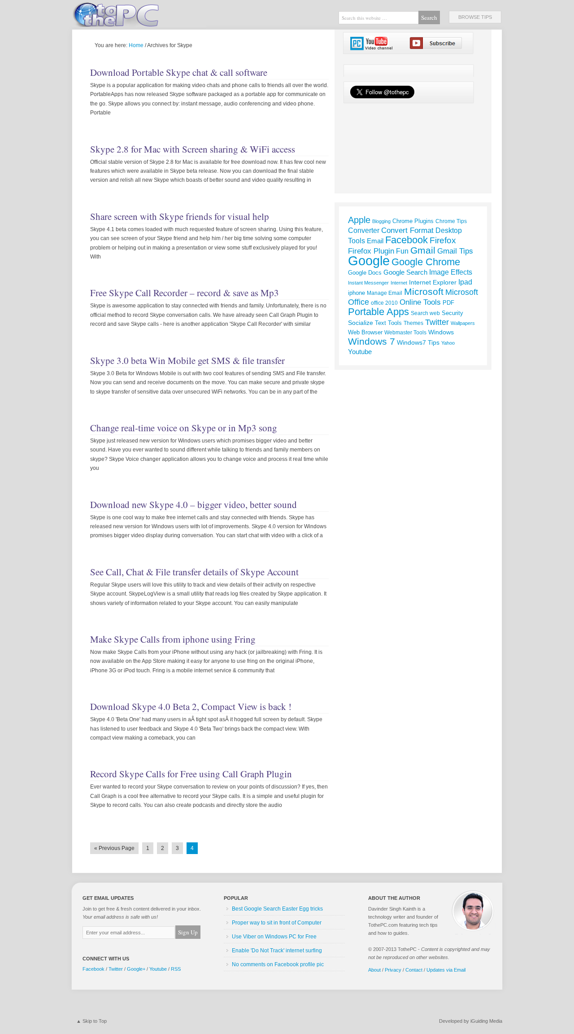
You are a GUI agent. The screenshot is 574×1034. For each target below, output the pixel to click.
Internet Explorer (433, 282)
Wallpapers (463, 323)
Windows (441, 332)
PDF (448, 302)
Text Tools (388, 323)
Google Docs (365, 272)
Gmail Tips (455, 251)
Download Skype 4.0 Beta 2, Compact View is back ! (190, 706)
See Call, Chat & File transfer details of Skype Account (194, 571)
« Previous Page (114, 848)
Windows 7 (371, 341)
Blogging (381, 221)
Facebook (406, 239)
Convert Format (407, 230)
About (374, 970)
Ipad (465, 282)
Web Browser (365, 332)
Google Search (405, 272)
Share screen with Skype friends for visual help (179, 216)
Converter (363, 230)
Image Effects (450, 272)
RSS (176, 969)
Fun (402, 251)
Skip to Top (95, 1021)
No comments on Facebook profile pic (278, 964)
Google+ (136, 969)
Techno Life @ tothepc (139, 13)
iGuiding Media (486, 1021)
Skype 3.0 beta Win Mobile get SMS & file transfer (187, 360)
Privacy (393, 970)
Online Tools (420, 302)
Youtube (360, 351)
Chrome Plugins (413, 221)
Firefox (443, 240)
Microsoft (424, 291)
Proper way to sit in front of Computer (277, 923)
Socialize (360, 322)
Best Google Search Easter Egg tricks (277, 909)
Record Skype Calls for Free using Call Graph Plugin (191, 773)
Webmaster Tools (405, 332)
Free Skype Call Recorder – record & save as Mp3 (184, 292)
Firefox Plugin (371, 250)
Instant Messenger (368, 282)
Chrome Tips (451, 221)
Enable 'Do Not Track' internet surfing (277, 950)
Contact (413, 970)
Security (452, 313)
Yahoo (448, 343)
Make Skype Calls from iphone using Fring (173, 639)
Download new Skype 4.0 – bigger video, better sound (193, 504)
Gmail (422, 250)
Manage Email (384, 293)
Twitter (437, 322)
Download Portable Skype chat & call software (178, 72)
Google (369, 260)
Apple (359, 220)
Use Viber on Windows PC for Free (274, 936)
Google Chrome (425, 261)
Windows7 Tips (418, 342)
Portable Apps (378, 311)
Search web (425, 313)
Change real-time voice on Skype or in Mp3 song (183, 427)
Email (375, 241)
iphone (356, 292)
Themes (413, 323)
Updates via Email (445, 970)
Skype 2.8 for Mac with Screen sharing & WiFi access (192, 149)
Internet (399, 282)
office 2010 (384, 303)
